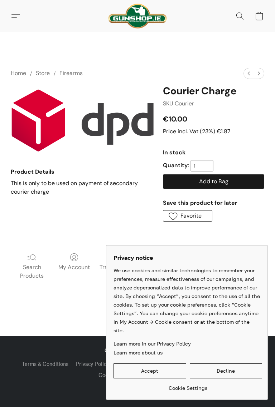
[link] (188, 385)
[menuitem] (249, 73)
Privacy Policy (92, 364)
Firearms (71, 73)
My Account (74, 267)
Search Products (32, 271)
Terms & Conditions (45, 364)
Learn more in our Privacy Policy (152, 344)
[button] (137, 16)
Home (18, 73)
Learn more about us (138, 352)
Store (43, 73)
